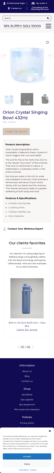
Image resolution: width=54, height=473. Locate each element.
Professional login (16, 3)
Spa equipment (27, 404)
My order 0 (41, 3)
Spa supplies (27, 399)
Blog (27, 376)
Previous (19, 347)
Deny (27, 464)
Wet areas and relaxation (27, 409)
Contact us (16, 8)
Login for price (16, 131)
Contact (33, 470)
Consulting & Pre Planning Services (40, 8)
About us (27, 371)
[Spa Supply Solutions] (27, 26)
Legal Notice (24, 470)
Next (32, 347)
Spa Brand (27, 394)
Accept (27, 456)
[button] (49, 431)
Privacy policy (27, 423)
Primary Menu (48, 26)
